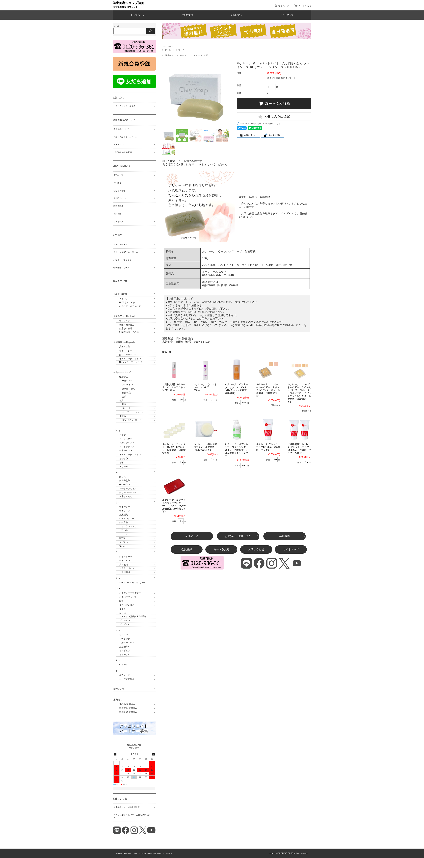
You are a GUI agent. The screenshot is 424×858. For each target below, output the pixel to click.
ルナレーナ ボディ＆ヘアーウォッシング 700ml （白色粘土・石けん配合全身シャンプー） (236, 450)
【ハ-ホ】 (118, 588)
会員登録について (122, 119)
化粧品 (122, 416)
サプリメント (125, 320)
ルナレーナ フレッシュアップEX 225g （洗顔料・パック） (268, 447)
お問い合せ (237, 15)
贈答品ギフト (119, 689)
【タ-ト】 (118, 552)
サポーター (126, 408)
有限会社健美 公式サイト (125, 7)
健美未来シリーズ (121, 267)
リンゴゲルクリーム (130, 420)
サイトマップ (286, 15)
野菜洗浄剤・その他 (129, 332)
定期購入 (117, 699)
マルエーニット (126, 642)
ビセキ (122, 608)
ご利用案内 (187, 15)
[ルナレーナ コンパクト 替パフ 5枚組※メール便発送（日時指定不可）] (174, 429)
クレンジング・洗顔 (200, 55)
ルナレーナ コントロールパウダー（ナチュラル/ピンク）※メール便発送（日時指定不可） (268, 390)
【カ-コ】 (118, 472)
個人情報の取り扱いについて (126, 853)
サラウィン (124, 510)
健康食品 (123, 376)
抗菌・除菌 (124, 346)
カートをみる (304, 6)
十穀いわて (126, 380)
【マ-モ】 (118, 630)
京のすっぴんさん (127, 488)
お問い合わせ (256, 549)
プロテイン (126, 384)
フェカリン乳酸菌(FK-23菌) (132, 616)
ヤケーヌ (123, 664)
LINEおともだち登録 (122, 152)
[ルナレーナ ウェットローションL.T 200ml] (205, 369)
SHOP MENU (120, 165)
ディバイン (124, 560)
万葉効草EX (125, 646)
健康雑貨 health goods (124, 342)
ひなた (122, 612)
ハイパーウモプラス (129, 597)
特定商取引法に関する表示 (151, 853)
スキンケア (183, 55)
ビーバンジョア (126, 604)
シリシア (123, 534)
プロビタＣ (124, 624)
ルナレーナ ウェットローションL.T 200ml (205, 387)
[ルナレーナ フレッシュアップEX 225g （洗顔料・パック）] (268, 429)
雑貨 (121, 400)
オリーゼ (123, 466)
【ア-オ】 (118, 430)
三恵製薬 (123, 514)
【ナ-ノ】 (118, 578)
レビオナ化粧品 (126, 679)
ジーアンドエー (126, 518)
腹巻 (122, 404)
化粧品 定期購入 (127, 704)
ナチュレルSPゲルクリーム (125, 252)
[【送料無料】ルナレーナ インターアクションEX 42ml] (174, 369)
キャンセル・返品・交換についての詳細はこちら (260, 124)
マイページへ (284, 6)
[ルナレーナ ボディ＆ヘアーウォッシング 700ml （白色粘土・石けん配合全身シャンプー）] (237, 429)
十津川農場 (124, 572)
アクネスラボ (125, 438)
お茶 (122, 396)
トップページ (137, 15)
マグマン (123, 634)
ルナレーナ (180, 50)
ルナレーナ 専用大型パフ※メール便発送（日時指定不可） (205, 447)
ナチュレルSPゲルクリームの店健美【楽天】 (131, 816)
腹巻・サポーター (127, 355)
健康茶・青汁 (125, 328)
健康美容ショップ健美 (128, 3)
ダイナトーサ (125, 556)
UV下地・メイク (127, 302)
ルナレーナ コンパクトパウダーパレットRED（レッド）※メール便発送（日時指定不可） (174, 506)
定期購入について (121, 198)
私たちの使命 (119, 191)
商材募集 (117, 214)
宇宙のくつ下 (125, 450)
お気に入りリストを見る (124, 106)
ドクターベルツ (126, 568)
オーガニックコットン (130, 358)
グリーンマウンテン (129, 492)
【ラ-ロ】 (168, 50)
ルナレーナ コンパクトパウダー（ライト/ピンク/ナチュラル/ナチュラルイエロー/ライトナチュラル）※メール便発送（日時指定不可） (299, 393)
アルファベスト (120, 244)
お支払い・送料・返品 (238, 536)
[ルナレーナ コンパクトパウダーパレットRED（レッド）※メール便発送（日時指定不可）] (174, 485)
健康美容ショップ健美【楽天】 (127, 807)
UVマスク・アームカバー (131, 362)
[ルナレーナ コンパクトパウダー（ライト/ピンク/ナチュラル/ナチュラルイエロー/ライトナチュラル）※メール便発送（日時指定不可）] (299, 369)
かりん (122, 476)
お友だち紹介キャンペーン (125, 137)
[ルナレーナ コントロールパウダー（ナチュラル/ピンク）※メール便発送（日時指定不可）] (268, 369)
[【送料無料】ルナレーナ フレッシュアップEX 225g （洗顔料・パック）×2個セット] (299, 429)
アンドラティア (126, 446)
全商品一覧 (191, 536)
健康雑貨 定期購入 (128, 712)
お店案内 (169, 853)
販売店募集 (118, 206)
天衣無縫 (123, 564)
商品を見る (275, 405)
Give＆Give (124, 484)
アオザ (122, 434)
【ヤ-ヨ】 (118, 660)
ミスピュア (124, 650)
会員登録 (186, 549)
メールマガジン (120, 144)
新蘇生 (122, 538)
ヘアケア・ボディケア (130, 306)
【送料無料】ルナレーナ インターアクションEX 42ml (174, 387)
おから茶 (123, 458)
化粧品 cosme (170, 55)
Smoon (122, 546)
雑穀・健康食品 (126, 324)
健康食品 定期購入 (128, 708)
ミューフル (124, 654)
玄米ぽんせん (127, 388)
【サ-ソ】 (118, 502)
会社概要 (284, 536)
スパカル (123, 542)
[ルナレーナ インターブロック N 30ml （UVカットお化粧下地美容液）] (237, 369)
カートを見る (221, 549)
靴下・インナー (126, 351)
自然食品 (125, 392)
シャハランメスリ (127, 526)
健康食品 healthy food (123, 316)
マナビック (124, 638)
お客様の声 (118, 221)
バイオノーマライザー (123, 260)
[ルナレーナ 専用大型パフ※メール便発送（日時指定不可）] (205, 429)
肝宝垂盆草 (124, 480)
